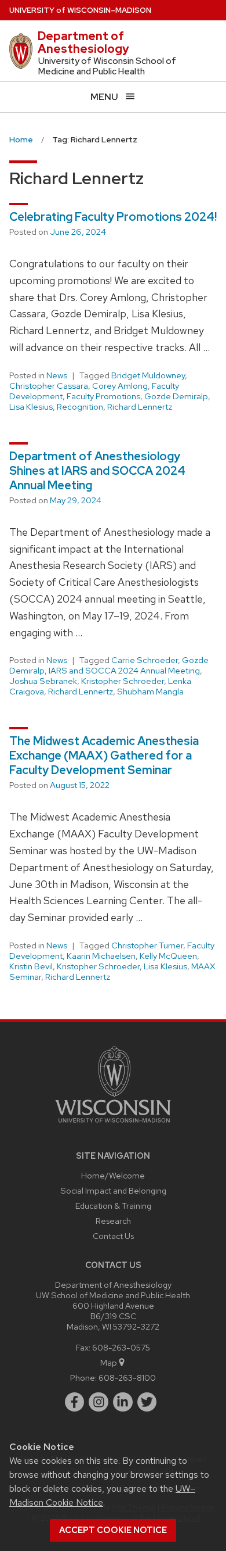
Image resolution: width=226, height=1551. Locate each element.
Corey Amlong (120, 386)
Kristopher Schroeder (122, 681)
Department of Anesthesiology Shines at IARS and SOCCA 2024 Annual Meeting (97, 471)
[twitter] (147, 1402)
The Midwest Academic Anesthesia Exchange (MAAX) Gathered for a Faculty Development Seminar (104, 755)
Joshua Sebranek (43, 681)
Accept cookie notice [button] (113, 1530)
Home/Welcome (113, 1175)
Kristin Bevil (31, 966)
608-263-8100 (127, 1377)
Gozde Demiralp (176, 396)
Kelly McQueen (168, 956)
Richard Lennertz (139, 407)
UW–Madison (80, 10)
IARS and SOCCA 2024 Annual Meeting (124, 670)
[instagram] (98, 1402)
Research (113, 1220)
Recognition (80, 407)
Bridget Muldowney (148, 375)
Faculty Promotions (103, 396)
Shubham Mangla (150, 691)
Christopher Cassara (48, 386)
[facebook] (75, 1402)
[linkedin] (123, 1402)
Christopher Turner (147, 945)
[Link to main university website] (113, 1125)
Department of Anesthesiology (83, 42)
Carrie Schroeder (144, 660)
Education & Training (113, 1205)
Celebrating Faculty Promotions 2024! (113, 216)
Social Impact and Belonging (113, 1190)
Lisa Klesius (31, 407)
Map (108, 1362)
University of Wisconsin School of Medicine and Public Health (107, 66)
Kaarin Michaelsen (101, 956)
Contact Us (113, 1235)
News (56, 375)
